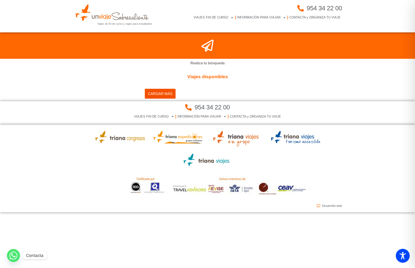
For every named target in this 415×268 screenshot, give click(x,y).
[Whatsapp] (13, 255)
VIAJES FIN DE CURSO (211, 17)
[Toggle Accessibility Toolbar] (402, 255)
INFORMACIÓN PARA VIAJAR (259, 17)
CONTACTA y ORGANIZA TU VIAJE (315, 17)
